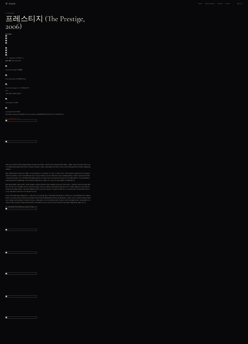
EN (238, 3)
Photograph (210, 3)
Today (200, 3)
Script (220, 3)
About (228, 3)
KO (241, 3)
